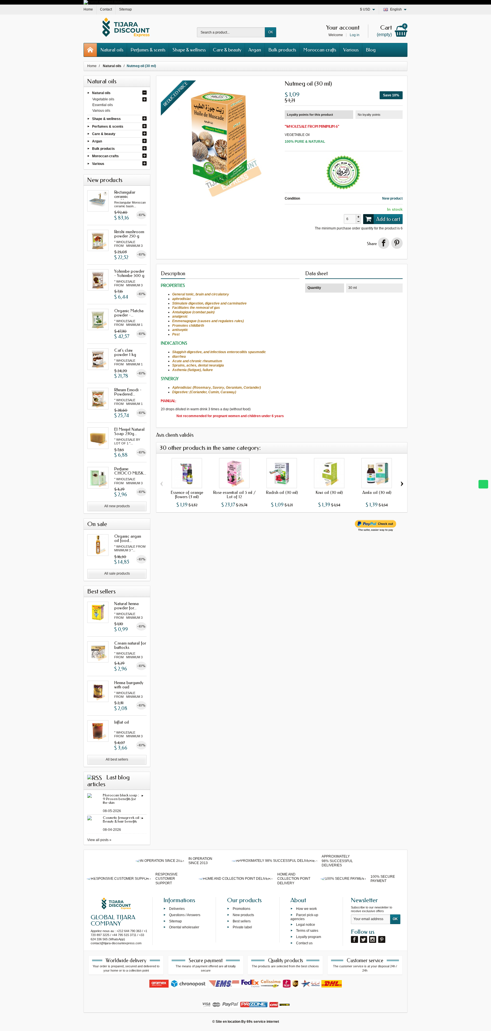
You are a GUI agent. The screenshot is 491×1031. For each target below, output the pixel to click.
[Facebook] (354, 939)
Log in (354, 35)
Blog (371, 50)
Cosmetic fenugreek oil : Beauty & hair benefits (122, 819)
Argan (254, 50)
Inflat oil (121, 722)
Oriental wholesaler (184, 927)
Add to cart (388, 219)
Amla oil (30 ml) (376, 492)
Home (92, 66)
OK (270, 32)
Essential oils (102, 105)
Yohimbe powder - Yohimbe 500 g (129, 273)
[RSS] (94, 777)
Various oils (101, 111)
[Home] (90, 50)
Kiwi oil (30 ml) (329, 492)
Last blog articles (108, 781)
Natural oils (111, 50)
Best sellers (242, 921)
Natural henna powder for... (126, 605)
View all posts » (99, 840)
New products (243, 915)
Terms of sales (307, 931)
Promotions (241, 909)
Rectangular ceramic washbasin (124, 196)
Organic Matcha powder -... (128, 313)
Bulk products (282, 50)
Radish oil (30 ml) (282, 492)
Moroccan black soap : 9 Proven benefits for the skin (121, 799)
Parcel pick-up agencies (304, 917)
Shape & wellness (189, 50)
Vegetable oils (103, 99)
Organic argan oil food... (127, 538)
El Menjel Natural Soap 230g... (129, 431)
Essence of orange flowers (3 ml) (187, 494)
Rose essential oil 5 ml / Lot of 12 (234, 494)
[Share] (383, 243)
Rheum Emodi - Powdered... (128, 392)
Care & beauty (227, 50)
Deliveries (177, 909)
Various (351, 50)
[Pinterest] (397, 243)
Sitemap (175, 921)
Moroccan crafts (319, 50)
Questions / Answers (184, 915)
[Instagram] (372, 939)
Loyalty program (308, 937)
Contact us (304, 943)
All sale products (117, 573)
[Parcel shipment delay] (103, 2)
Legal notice (305, 924)
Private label (242, 927)
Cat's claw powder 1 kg (125, 352)
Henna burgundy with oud (128, 685)
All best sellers (117, 759)
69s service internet (263, 1022)
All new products (117, 506)
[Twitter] (363, 939)
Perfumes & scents (147, 50)
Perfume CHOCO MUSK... (130, 471)
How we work (306, 909)
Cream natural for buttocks (130, 645)
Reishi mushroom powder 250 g (129, 234)
